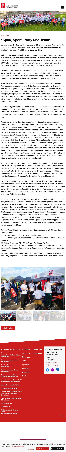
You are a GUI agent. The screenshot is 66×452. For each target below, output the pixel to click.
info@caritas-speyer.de (53, 365)
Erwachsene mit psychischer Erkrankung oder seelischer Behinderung (11, 393)
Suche (24, 376)
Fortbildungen (5, 406)
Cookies (62, 416)
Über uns (26, 357)
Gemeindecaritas (6, 403)
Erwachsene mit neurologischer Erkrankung (11, 399)
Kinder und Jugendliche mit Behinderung (10, 360)
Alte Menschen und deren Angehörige (9, 370)
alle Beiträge (8, 328)
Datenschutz (38, 349)
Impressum (37, 353)
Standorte (26, 353)
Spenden (25, 365)
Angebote (26, 349)
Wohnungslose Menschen (9, 388)
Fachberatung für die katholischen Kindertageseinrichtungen (10, 411)
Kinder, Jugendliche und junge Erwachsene (11, 355)
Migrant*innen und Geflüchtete (11, 385)
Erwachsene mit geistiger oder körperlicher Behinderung (11, 375)
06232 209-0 (52, 362)
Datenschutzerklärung (17, 446)
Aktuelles (26, 372)
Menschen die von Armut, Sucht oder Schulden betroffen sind (11, 380)
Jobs (24, 361)
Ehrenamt (26, 368)
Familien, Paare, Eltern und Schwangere (9, 365)
